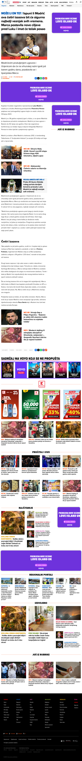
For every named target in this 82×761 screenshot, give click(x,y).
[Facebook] (36, 78)
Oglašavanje (14, 739)
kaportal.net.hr (39, 750)
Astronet (61, 702)
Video (76, 702)
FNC (62, 6)
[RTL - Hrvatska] (68, 741)
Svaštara (61, 717)
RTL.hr (5, 750)
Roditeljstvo (47, 719)
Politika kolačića (32, 739)
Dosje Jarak (6, 717)
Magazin (34, 2)
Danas (6, 699)
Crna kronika (6, 707)
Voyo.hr (16, 750)
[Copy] (46, 78)
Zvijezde (31, 702)
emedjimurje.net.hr (24, 750)
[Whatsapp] (41, 78)
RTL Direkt (6, 712)
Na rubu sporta (30, 6)
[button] (3, 363)
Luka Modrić (19, 350)
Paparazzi (32, 709)
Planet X (61, 714)
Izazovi (31, 350)
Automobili (47, 727)
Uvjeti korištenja (22, 739)
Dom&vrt (47, 704)
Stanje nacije (6, 714)
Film (31, 704)
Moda (46, 714)
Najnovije (76, 705)
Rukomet (12, 6)
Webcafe (41, 2)
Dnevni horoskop (63, 707)
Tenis (46, 6)
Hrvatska (12, 350)
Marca (25, 350)
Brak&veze (47, 702)
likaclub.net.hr (36, 752)
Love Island (32, 714)
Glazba (31, 707)
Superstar (32, 717)
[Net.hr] (75, 741)
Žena (46, 2)
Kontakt (49, 739)
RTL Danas (6, 709)
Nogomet (4, 6)
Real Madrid (4, 350)
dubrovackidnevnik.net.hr (69, 750)
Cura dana (62, 704)
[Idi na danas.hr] (17, 2)
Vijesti (5, 702)
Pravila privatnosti (41, 739)
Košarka (39, 6)
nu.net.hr (29, 752)
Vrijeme (5, 719)
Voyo (31, 724)
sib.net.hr (32, 750)
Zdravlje (46, 722)
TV (30, 712)
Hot (29, 2)
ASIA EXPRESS (63, 2)
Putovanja (47, 717)
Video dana (62, 722)
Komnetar (62, 709)
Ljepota (46, 709)
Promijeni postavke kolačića (10, 742)
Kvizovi (61, 719)
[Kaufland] (41, 384)
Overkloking (62, 712)
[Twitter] (38, 78)
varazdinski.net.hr (49, 750)
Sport (25, 2)
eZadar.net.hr (22, 752)
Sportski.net (19, 77)
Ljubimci (47, 712)
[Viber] (43, 78)
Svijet (5, 704)
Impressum (6, 739)
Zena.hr (10, 750)
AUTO (51, 2)
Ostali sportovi (54, 6)
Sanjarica (76, 707)
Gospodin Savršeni (34, 719)
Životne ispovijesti (49, 724)
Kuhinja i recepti (48, 707)
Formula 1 (69, 6)
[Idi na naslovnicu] (6, 3)
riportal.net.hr (58, 750)
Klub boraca (20, 6)
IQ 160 (56, 2)
